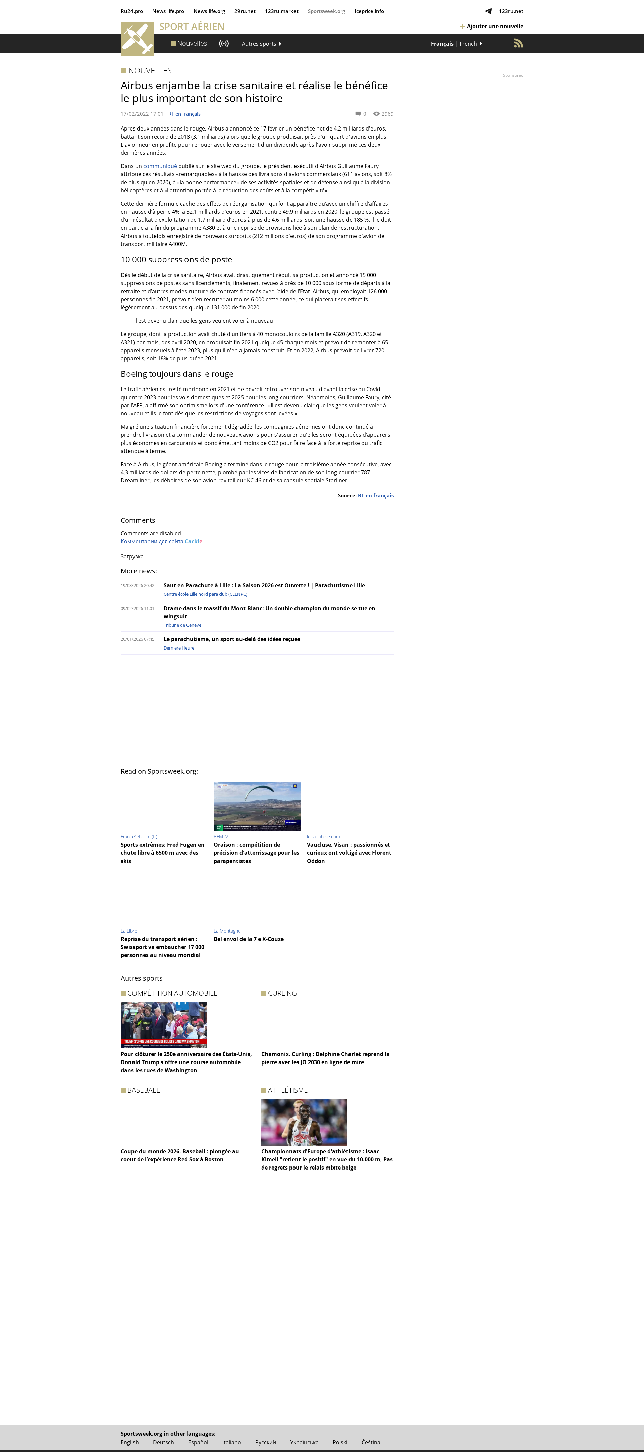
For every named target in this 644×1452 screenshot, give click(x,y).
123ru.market (282, 11)
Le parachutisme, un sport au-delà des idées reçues (232, 639)
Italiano (231, 1442)
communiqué (160, 166)
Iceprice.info (369, 11)
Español (198, 1442)
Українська (304, 1442)
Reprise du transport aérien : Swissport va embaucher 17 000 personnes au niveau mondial (162, 947)
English (130, 1442)
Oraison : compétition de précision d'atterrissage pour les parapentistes (256, 853)
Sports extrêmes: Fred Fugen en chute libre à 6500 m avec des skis (163, 853)
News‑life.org (209, 11)
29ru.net (245, 11)
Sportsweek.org (326, 11)
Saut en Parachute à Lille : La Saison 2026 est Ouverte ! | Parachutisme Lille (264, 585)
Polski (340, 1442)
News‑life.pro (168, 11)
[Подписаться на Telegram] (488, 11)
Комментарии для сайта (161, 541)
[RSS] (518, 43)
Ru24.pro (132, 11)
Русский (265, 1442)
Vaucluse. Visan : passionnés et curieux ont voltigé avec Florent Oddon (349, 853)
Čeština (371, 1442)
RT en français (184, 113)
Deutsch (163, 1442)
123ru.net (511, 11)
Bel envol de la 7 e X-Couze (249, 939)
